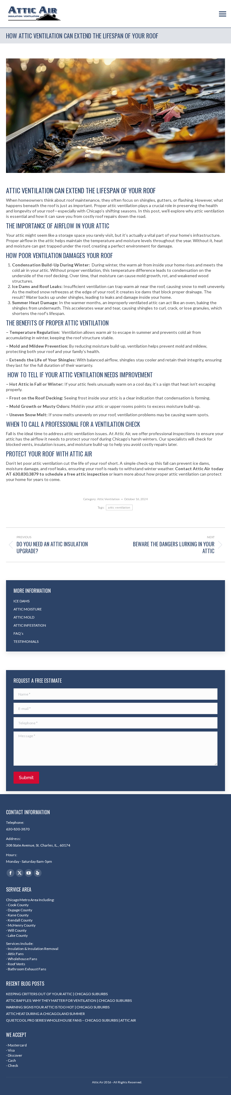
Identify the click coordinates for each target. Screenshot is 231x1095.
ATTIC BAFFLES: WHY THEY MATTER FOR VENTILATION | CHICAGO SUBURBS (69, 1000)
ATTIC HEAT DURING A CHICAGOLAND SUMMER (45, 1013)
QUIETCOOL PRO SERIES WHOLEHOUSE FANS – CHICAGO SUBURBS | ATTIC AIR (71, 1020)
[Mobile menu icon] (222, 14)
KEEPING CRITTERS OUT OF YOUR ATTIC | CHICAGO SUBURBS (57, 994)
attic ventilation (119, 507)
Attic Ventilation (108, 499)
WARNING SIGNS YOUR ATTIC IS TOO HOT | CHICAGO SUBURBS (57, 1007)
